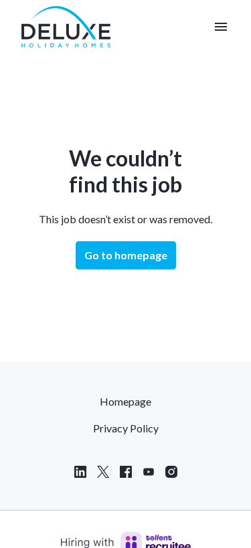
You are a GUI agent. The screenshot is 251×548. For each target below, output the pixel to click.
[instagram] (171, 471)
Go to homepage (125, 255)
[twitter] (103, 471)
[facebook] (125, 471)
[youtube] (148, 471)
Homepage (125, 401)
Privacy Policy (126, 428)
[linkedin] (80, 471)
